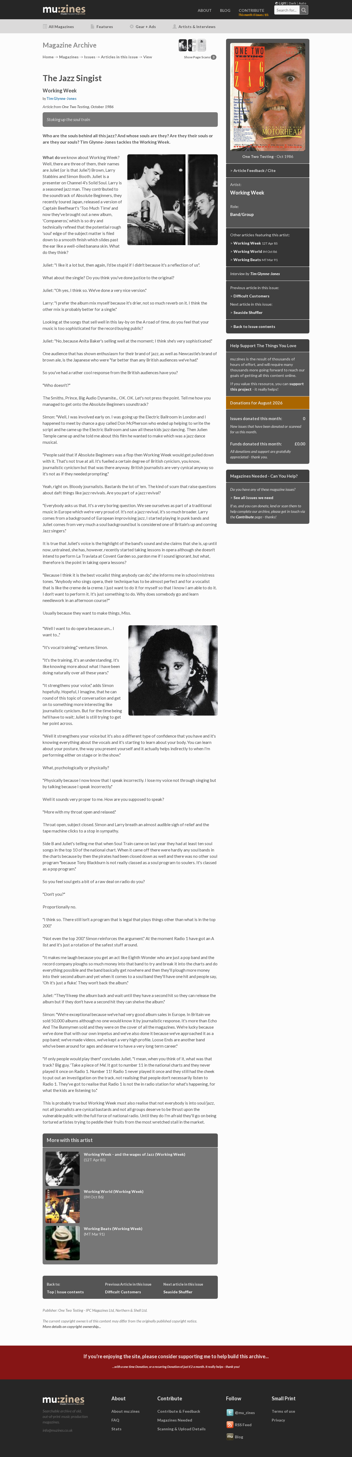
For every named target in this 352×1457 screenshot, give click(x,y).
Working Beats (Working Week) (113, 1228)
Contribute (245, 516)
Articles (119, 56)
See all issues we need (253, 497)
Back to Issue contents (254, 326)
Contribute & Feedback (178, 1411)
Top (50, 1291)
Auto (302, 3)
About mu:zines (125, 1411)
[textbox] (287, 10)
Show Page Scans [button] (199, 57)
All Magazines (61, 26)
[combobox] (291, 10)
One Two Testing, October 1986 (88, 106)
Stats (116, 1428)
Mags (69, 56)
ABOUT (205, 10)
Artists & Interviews (197, 26)
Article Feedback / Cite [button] (254, 170)
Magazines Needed (174, 1420)
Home (48, 56)
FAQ (115, 1420)
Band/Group (242, 214)
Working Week (247, 193)
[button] (192, 44)
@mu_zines (245, 1412)
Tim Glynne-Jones (61, 99)
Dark (292, 3)
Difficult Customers (123, 1291)
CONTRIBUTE (251, 10)
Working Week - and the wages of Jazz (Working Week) (134, 1154)
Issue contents (70, 1291)
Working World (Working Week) (114, 1191)
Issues (89, 56)
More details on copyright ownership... (72, 1326)
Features (104, 26)
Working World (247, 251)
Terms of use (283, 1411)
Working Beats (247, 259)
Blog (239, 1436)
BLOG (225, 10)
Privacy (278, 1420)
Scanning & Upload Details (181, 1428)
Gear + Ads (145, 26)
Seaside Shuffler (178, 1291)
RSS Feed (243, 1424)
